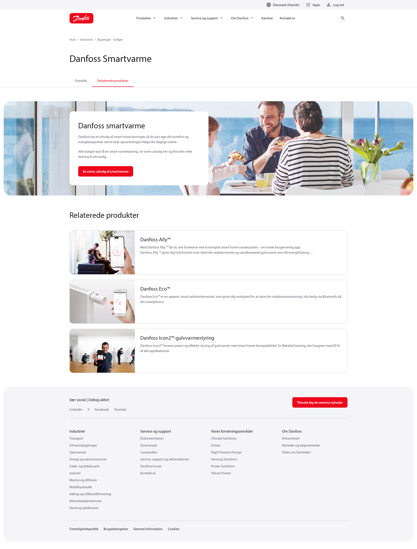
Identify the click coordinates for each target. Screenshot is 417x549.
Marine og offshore (83, 480)
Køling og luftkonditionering (90, 494)
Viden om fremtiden (296, 452)
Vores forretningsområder (232, 431)
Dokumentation (152, 438)
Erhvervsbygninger (83, 445)
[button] (312, 4)
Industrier (86, 39)
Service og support (155, 431)
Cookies (173, 529)
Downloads (148, 445)
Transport (76, 438)
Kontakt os (148, 473)
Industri (75, 473)
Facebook (102, 409)
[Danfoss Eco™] (102, 302)
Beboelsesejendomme (86, 501)
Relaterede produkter (113, 80)
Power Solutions (223, 466)
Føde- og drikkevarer (85, 466)
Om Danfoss (292, 431)
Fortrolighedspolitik (84, 529)
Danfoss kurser (151, 466)
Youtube (120, 409)
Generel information (148, 529)
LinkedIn (76, 409)
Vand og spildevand (84, 508)
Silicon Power (221, 473)
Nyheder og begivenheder (301, 445)
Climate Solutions (224, 438)
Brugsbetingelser (116, 529)
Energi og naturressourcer (88, 459)
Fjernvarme (78, 452)
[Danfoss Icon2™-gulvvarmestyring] (102, 351)
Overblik (81, 80)
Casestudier (148, 452)
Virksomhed (290, 438)
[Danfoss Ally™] (102, 252)
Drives (215, 445)
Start (73, 39)
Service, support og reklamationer (164, 459)
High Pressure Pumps (226, 452)
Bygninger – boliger (110, 39)
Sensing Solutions (224, 459)
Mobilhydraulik (81, 487)
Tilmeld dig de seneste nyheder (320, 402)
